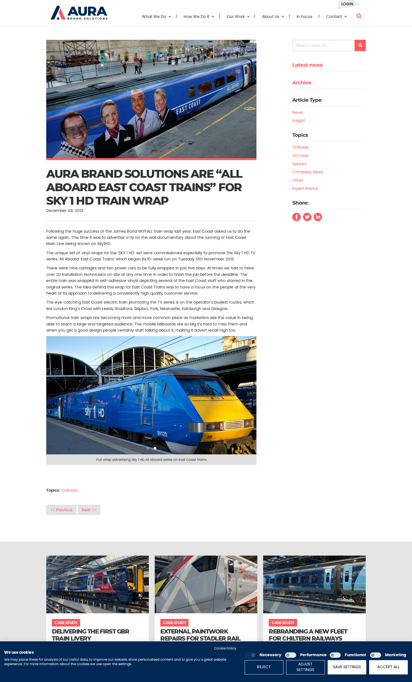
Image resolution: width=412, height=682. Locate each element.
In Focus (304, 16)
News (297, 112)
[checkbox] (250, 655)
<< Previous (61, 510)
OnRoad (69, 490)
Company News (307, 172)
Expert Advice (305, 188)
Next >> (89, 510)
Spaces (299, 164)
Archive (301, 83)
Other (297, 180)
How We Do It (197, 16)
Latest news (307, 65)
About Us (271, 16)
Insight (298, 120)
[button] (79, 10)
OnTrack (300, 155)
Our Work (236, 16)
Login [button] (347, 4)
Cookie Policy (225, 648)
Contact (334, 16)
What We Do (154, 16)
